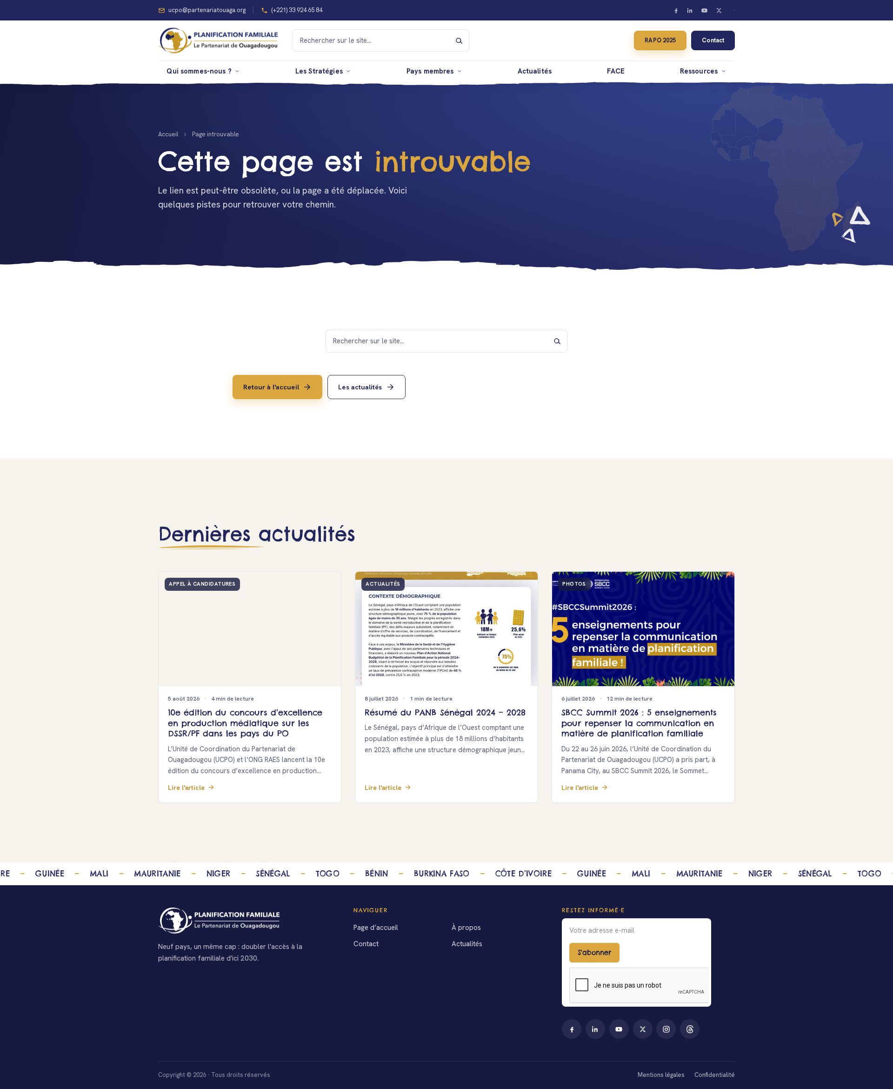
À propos (466, 927)
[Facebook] (676, 10)
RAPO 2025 (660, 40)
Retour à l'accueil (271, 386)
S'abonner (594, 953)
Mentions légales (661, 1075)
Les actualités (360, 386)
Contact (713, 40)
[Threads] (690, 1029)
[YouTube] (705, 10)
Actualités (535, 71)
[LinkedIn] (690, 10)
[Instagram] (666, 1029)
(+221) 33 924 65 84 (296, 10)
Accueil (168, 134)
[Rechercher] (459, 40)
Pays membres (430, 71)
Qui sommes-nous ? (199, 71)
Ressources (699, 71)
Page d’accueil (375, 927)
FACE (616, 71)
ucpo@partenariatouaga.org (207, 10)
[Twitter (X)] (719, 10)
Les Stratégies (319, 71)
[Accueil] (244, 921)
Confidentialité (714, 1075)
